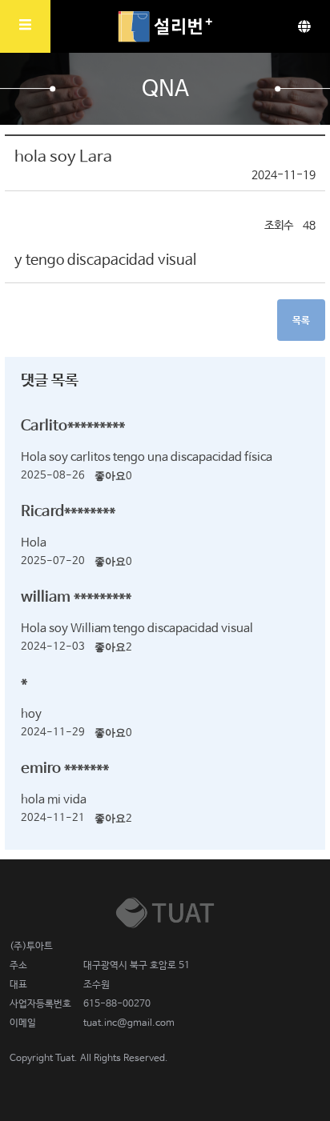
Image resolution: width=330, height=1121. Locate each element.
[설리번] (165, 26)
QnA (165, 89)
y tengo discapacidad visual (105, 260)
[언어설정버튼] (304, 26)
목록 (301, 320)
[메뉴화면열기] (25, 26)
